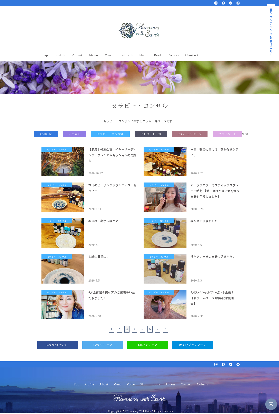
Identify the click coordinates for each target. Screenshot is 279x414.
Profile (60, 55)
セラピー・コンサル (110, 134)
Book (158, 55)
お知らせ (46, 134)
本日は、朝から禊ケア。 (105, 221)
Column (126, 55)
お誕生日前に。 (98, 256)
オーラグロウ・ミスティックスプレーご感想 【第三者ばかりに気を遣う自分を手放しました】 (215, 191)
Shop (143, 55)
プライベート (227, 134)
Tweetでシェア (103, 344)
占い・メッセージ (190, 134)
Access (174, 55)
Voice (109, 55)
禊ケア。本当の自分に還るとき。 (213, 256)
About (77, 55)
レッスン (74, 134)
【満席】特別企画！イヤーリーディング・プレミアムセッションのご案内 (112, 155)
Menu (93, 55)
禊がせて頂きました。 (206, 221)
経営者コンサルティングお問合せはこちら (270, 30)
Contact (191, 55)
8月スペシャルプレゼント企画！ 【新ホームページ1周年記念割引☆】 (212, 298)
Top (45, 55)
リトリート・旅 (150, 134)
